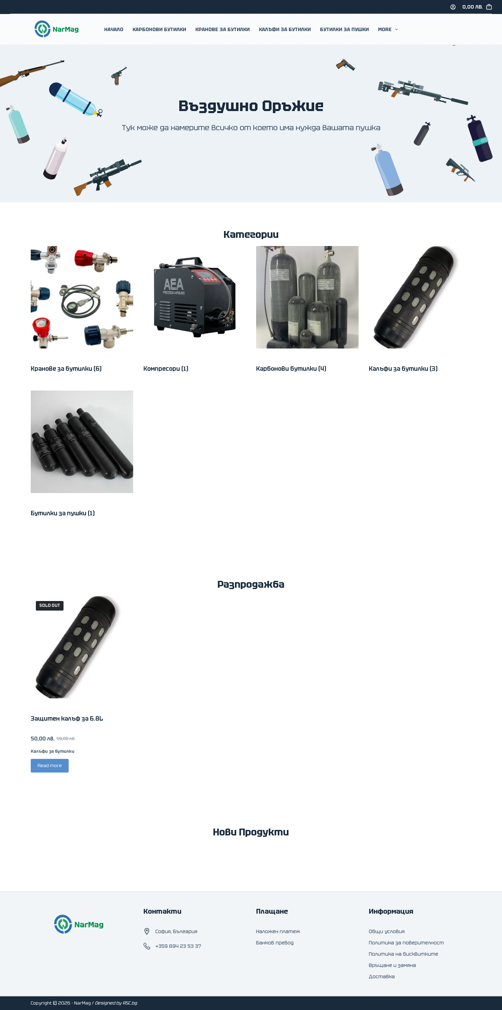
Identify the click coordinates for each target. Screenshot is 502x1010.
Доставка (382, 976)
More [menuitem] (385, 29)
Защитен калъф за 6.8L (67, 718)
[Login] (453, 7)
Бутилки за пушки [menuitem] (344, 29)
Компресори (165, 368)
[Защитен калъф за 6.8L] (82, 647)
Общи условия (387, 931)
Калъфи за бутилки (403, 368)
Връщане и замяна (392, 965)
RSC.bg (130, 1003)
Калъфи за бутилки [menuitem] (285, 29)
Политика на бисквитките (403, 954)
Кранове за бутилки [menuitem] (222, 29)
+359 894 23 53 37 (178, 946)
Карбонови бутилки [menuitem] (159, 29)
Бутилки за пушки (63, 513)
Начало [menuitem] (113, 29)
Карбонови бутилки (291, 368)
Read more (50, 765)
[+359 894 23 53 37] (146, 946)
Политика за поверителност (406, 943)
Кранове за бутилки (66, 368)
